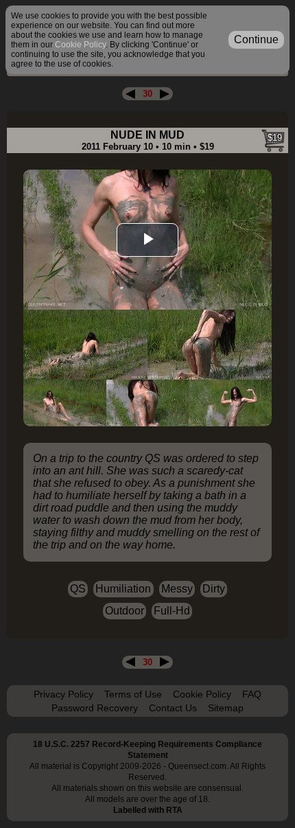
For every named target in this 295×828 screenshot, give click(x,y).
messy (177, 589)
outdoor (124, 611)
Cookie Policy (202, 694)
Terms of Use (133, 694)
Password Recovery (94, 707)
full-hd (172, 611)
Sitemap (226, 707)
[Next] (164, 94)
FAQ (251, 694)
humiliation (123, 589)
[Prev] (130, 94)
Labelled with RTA (147, 810)
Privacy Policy (63, 694)
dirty (213, 589)
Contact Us (173, 707)
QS (78, 589)
